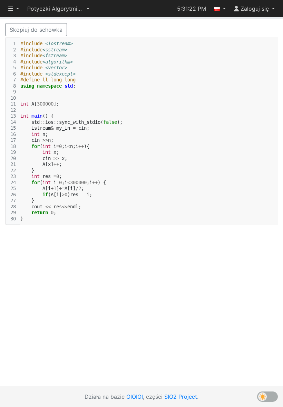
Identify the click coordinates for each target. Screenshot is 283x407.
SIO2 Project (180, 396)
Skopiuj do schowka (36, 29)
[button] (58, 8)
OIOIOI (134, 396)
